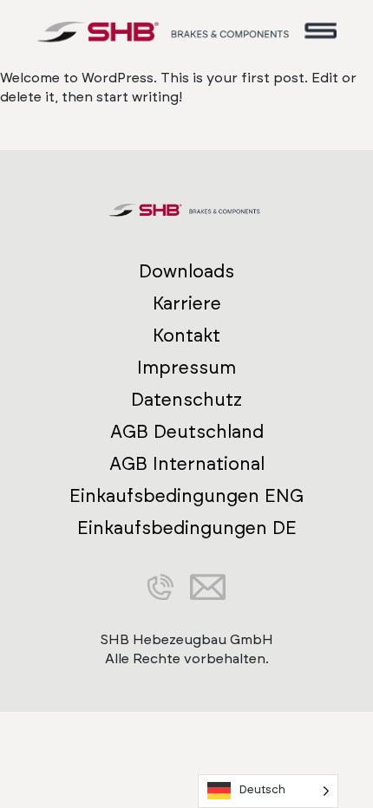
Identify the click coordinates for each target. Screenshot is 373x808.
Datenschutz (186, 400)
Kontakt (186, 336)
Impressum (186, 368)
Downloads (186, 272)
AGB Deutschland (187, 432)
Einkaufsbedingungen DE (187, 528)
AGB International (187, 464)
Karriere (187, 304)
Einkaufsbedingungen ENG (186, 496)
